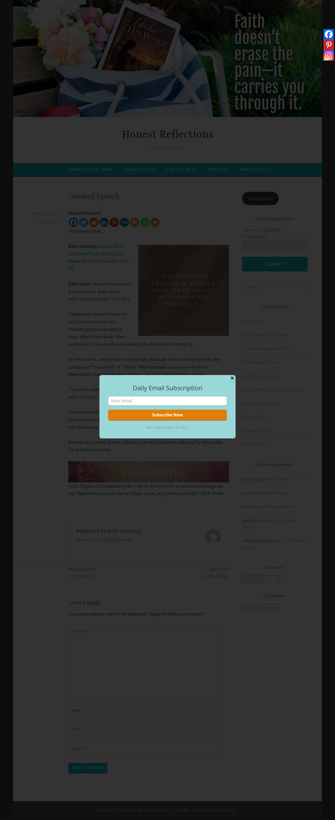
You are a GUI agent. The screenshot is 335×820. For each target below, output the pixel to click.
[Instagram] (328, 55)
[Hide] (333, 65)
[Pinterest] (328, 45)
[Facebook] (328, 34)
